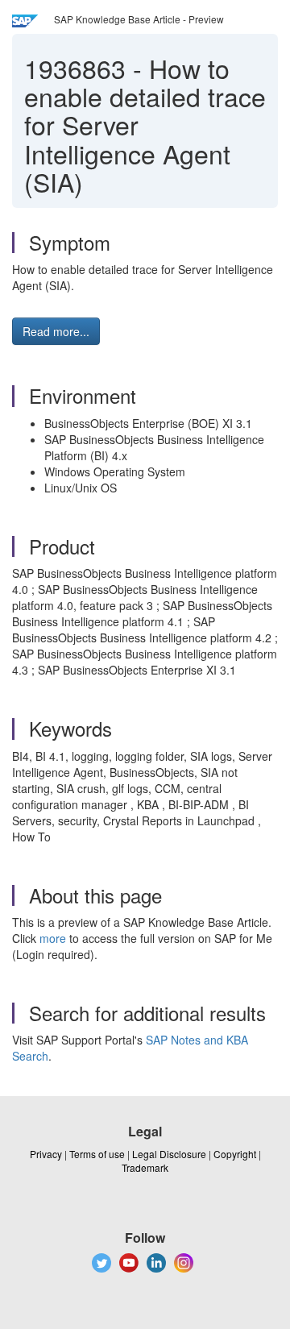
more (52, 938)
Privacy (46, 1154)
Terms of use (97, 1154)
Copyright (234, 1154)
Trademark (145, 1167)
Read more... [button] (56, 331)
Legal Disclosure (169, 1154)
